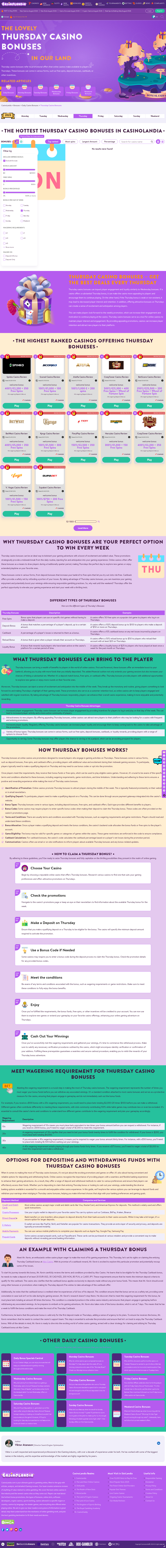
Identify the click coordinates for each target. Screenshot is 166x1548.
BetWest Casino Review (16, 433)
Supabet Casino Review (50, 487)
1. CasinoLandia (80, 1478)
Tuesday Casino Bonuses (136, 1356)
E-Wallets (6, 1225)
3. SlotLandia (80, 1486)
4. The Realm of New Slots (85, 1489)
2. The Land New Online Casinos (87, 1482)
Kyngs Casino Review (49, 433)
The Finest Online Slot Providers (122, 1486)
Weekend (155, 116)
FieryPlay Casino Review (83, 433)
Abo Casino (48, 1261)
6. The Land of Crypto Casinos (86, 1497)
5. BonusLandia (80, 1493)
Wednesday (63, 116)
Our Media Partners (117, 1501)
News (148, 3)
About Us (149, 1497)
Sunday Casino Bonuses (81, 1405)
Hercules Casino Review (116, 433)
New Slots (66, 4)
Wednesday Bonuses (56, 93)
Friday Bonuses (72, 93)
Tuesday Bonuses (40, 93)
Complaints (159, 3)
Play (16, 406)
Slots (57, 3)
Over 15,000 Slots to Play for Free (123, 1478)
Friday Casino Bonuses (135, 1378)
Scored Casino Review (50, 376)
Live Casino (101, 4)
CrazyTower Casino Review (116, 376)
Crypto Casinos (88, 4)
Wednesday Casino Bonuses (28, 1378)
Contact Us (150, 1501)
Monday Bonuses (24, 93)
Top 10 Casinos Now (19, 17)
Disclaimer (150, 1482)
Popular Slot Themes (118, 1489)
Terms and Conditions (154, 1489)
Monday (25, 116)
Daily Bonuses (8, 93)
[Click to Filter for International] (21, 141)
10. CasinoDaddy (81, 1512)
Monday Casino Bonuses (81, 1356)
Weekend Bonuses (88, 93)
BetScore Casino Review (149, 376)
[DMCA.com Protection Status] (7, 1523)
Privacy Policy (151, 1486)
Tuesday (43, 116)
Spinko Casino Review (17, 376)
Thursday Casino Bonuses (82, 1380)
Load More (83, 528)
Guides (139, 3)
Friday (101, 116)
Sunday (136, 116)
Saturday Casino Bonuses (26, 1403)
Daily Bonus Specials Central (28, 1358)
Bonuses (77, 3)
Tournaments (115, 3)
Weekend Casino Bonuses (137, 1406)
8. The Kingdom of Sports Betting (88, 1504)
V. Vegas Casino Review (17, 487)
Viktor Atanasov (24, 1445)
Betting (128, 3)
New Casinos (46, 4)
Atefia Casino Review (83, 376)
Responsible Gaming (154, 1478)
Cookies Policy (151, 1493)
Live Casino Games (117, 1493)
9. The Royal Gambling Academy (87, 1508)
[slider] (4, 169)
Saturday (118, 116)
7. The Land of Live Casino (84, 1501)
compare (27, 400)
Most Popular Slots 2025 (119, 1482)
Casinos (35, 3)
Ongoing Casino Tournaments (121, 1497)
